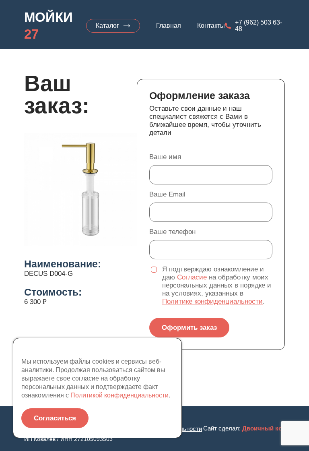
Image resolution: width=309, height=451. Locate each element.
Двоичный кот (263, 428)
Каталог (107, 25)
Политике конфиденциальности (212, 301)
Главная (168, 26)
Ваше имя (165, 157)
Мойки (48, 25)
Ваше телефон (172, 232)
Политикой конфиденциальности (119, 395)
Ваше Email (167, 194)
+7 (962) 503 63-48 (258, 25)
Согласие (192, 277)
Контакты (211, 26)
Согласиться (55, 418)
